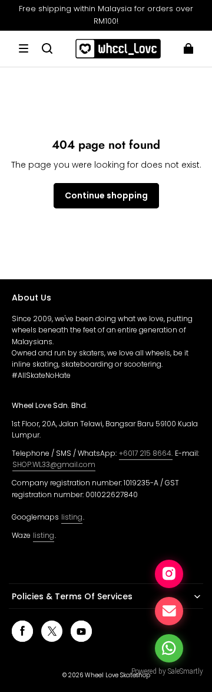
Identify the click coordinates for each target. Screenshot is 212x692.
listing (71, 517)
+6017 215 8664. (146, 453)
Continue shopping (106, 195)
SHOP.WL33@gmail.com (53, 464)
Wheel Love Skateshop (117, 675)
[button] (23, 48)
